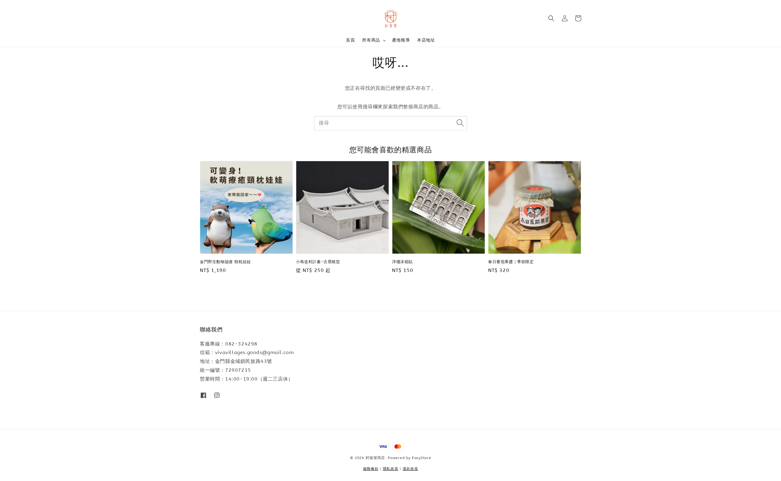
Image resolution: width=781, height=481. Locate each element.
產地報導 (401, 40)
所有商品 (371, 40)
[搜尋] (460, 123)
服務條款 (371, 469)
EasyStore (421, 458)
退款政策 (410, 469)
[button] (551, 18)
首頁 (350, 40)
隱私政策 (390, 469)
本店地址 (426, 40)
